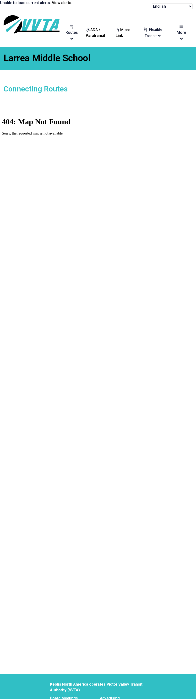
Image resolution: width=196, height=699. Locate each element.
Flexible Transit (153, 32)
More (181, 32)
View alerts (61, 2)
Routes (71, 32)
